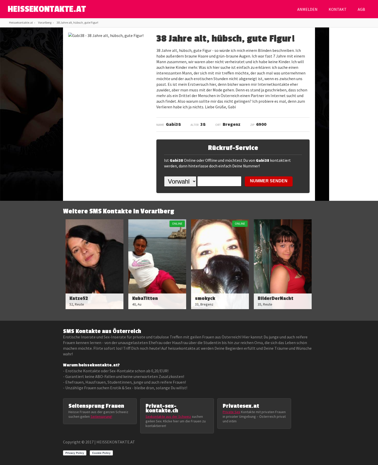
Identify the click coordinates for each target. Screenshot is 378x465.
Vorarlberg (44, 22)
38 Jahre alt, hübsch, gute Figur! (77, 22)
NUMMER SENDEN (268, 181)
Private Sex (231, 412)
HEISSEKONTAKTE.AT (47, 9)
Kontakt (338, 9)
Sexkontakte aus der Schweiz (168, 416)
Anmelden (307, 9)
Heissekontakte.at (21, 22)
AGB (361, 9)
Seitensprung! (101, 416)
